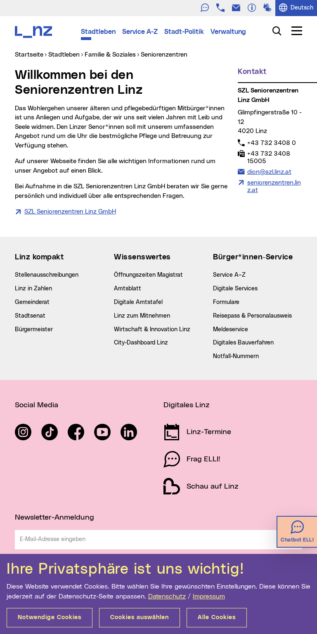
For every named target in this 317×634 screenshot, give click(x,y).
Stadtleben (98, 31)
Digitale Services (235, 289)
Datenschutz (167, 596)
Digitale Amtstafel (138, 302)
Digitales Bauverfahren (243, 343)
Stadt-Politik (184, 31)
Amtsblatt (127, 289)
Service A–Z (229, 275)
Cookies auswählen (139, 617)
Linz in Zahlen (33, 289)
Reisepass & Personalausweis (252, 316)
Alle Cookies (217, 617)
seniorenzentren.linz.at (274, 186)
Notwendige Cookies (49, 617)
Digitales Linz (186, 405)
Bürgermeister (34, 329)
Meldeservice (230, 329)
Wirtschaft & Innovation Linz (152, 329)
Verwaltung (228, 31)
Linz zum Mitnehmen (142, 316)
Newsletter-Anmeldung (54, 517)
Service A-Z (140, 31)
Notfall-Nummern (236, 356)
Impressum (209, 596)
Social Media (36, 405)
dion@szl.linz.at (269, 172)
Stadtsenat (30, 316)
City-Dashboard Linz (141, 343)
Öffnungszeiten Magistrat (148, 275)
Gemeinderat (32, 302)
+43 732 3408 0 (271, 143)
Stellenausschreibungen (46, 275)
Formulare (226, 302)
